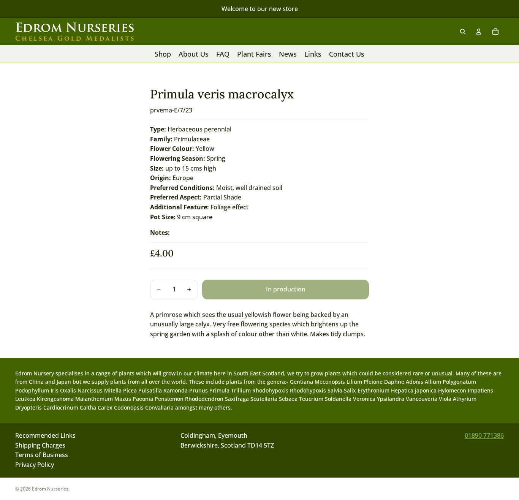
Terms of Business (41, 455)
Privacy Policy (34, 464)
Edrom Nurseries (50, 489)
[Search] (462, 31)
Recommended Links (45, 435)
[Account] (478, 31)
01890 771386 (484, 435)
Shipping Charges (40, 445)
